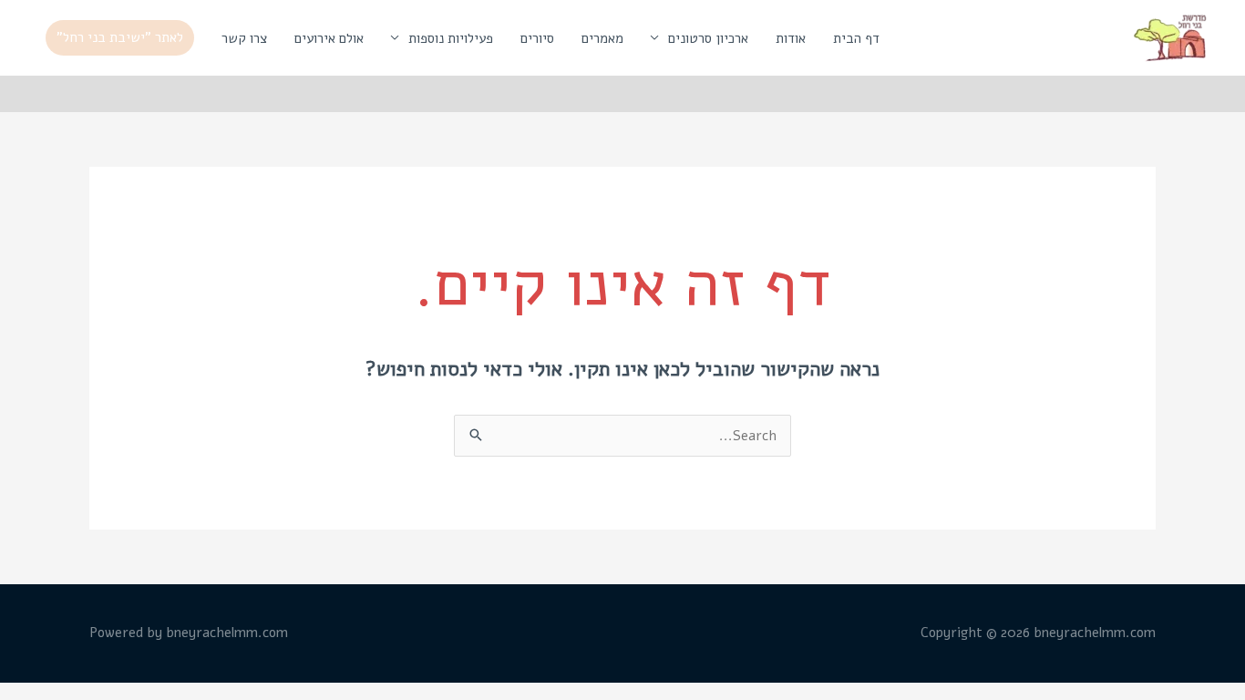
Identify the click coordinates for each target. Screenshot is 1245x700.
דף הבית (856, 38)
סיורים (537, 38)
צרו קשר (244, 38)
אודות (791, 38)
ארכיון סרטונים (708, 38)
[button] (120, 38)
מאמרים (602, 38)
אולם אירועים (329, 38)
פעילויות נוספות (450, 38)
